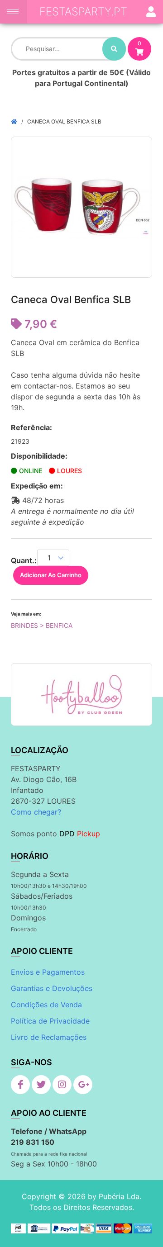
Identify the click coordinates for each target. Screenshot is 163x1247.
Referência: (31, 427)
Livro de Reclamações (48, 1037)
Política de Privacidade (50, 1020)
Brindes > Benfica (41, 625)
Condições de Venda (46, 1004)
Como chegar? (36, 811)
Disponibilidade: (39, 455)
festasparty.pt (83, 11)
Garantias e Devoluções (51, 988)
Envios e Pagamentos (48, 972)
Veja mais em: (26, 613)
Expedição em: (37, 485)
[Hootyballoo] (81, 694)
